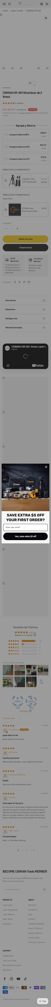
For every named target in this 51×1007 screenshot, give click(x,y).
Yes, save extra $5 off (25, 536)
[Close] (46, 467)
